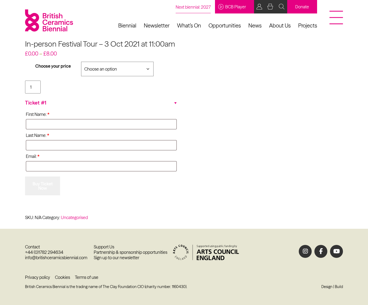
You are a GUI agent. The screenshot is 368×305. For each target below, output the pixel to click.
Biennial (127, 25)
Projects (307, 25)
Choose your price (53, 66)
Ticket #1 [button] (36, 103)
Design (326, 286)
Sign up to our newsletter (116, 257)
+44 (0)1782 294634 (44, 252)
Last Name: (37, 135)
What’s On (189, 25)
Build (339, 286)
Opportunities (225, 25)
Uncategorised (74, 217)
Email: (32, 156)
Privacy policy (37, 277)
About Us (280, 25)
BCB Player (235, 6)
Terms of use (86, 277)
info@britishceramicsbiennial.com (56, 257)
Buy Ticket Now (43, 186)
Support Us (104, 246)
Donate (302, 6)
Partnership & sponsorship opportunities (130, 252)
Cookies (62, 277)
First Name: (37, 114)
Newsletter (156, 25)
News (255, 25)
